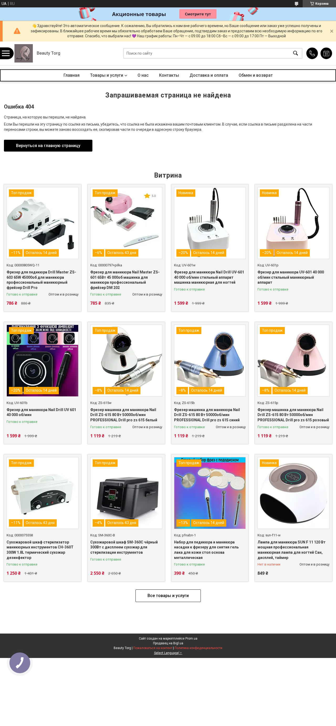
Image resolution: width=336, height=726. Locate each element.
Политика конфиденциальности (198, 648)
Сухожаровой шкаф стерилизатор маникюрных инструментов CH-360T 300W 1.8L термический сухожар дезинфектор (40, 550)
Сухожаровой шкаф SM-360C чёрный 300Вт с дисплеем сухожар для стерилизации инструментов (124, 547)
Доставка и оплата (209, 75)
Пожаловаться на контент (152, 648)
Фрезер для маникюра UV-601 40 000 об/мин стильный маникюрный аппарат (291, 277)
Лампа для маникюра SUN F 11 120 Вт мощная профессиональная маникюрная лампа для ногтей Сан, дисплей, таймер (292, 550)
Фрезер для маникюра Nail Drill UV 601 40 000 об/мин (41, 412)
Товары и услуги (106, 75)
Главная (72, 75)
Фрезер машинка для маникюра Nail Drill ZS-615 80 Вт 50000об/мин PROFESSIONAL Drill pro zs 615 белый (123, 415)
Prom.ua (191, 638)
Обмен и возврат (256, 75)
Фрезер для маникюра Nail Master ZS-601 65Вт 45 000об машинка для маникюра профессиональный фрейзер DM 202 (125, 280)
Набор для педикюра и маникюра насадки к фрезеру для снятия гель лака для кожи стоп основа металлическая (206, 550)
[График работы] (326, 53)
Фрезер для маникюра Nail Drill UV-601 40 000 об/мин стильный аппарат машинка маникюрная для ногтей (209, 277)
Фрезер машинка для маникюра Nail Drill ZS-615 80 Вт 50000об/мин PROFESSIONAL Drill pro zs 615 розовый (293, 415)
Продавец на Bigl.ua (168, 643)
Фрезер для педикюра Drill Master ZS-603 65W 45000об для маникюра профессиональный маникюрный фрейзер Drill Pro (41, 280)
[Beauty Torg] (23, 53)
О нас (143, 75)
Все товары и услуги (168, 595)
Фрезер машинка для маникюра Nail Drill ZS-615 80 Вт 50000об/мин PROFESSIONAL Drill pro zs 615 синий (207, 415)
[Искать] (295, 53)
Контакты (169, 75)
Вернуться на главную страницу (48, 145)
